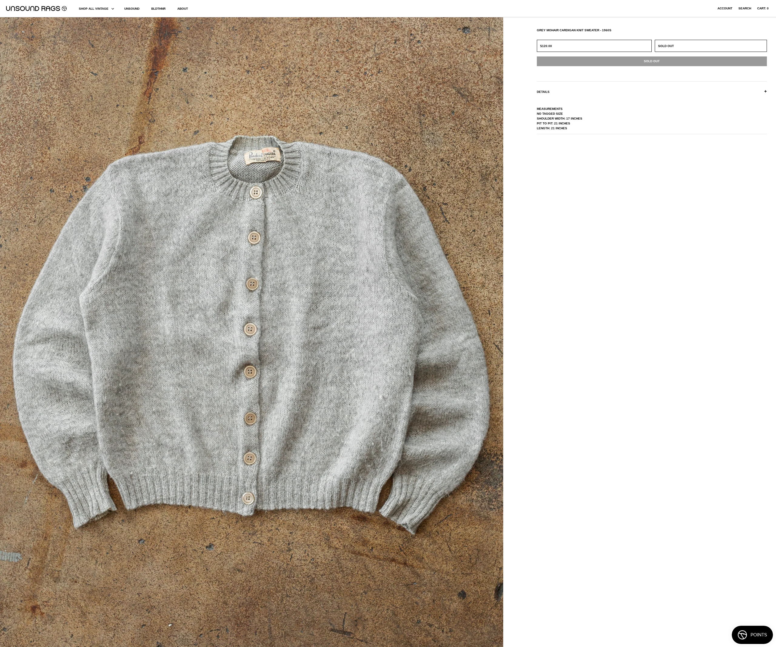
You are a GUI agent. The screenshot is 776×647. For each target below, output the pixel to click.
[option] (132, 332)
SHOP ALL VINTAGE (94, 8)
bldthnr (158, 8)
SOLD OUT (666, 46)
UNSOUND (131, 8)
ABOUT (182, 8)
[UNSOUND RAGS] (36, 8)
